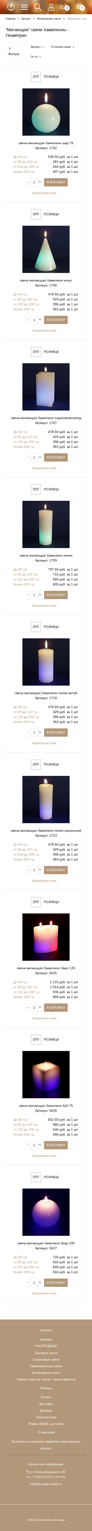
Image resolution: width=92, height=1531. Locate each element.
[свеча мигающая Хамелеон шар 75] (46, 112)
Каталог (46, 1330)
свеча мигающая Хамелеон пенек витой (46, 693)
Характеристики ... (46, 193)
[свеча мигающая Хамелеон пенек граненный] (46, 799)
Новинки (46, 1339)
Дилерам (46, 1410)
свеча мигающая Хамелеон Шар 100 (46, 1243)
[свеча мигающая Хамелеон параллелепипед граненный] (46, 387)
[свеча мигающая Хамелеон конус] (46, 249)
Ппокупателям (46, 1417)
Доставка (46, 1404)
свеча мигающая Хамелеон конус (46, 280)
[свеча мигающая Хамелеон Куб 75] (46, 1074)
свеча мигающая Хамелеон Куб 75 (46, 1105)
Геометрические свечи (46, 1366)
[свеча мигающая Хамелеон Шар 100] (46, 1212)
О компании (46, 1432)
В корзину (56, 182)
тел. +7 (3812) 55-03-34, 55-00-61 (46, 1476)
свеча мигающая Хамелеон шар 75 (45, 143)
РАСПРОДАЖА (46, 1346)
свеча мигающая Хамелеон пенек (46, 555)
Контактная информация (46, 1464)
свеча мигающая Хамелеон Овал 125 (46, 968)
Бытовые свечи (46, 1353)
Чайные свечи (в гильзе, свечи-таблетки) (46, 1379)
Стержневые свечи (46, 1359)
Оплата (46, 1397)
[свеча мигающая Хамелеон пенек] (46, 524)
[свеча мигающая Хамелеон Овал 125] (46, 937)
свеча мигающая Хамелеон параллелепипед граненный (46, 418)
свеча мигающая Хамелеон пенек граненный (46, 830)
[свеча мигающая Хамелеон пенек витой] (46, 662)
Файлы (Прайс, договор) (46, 1424)
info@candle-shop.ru (46, 1484)
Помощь (46, 1388)
